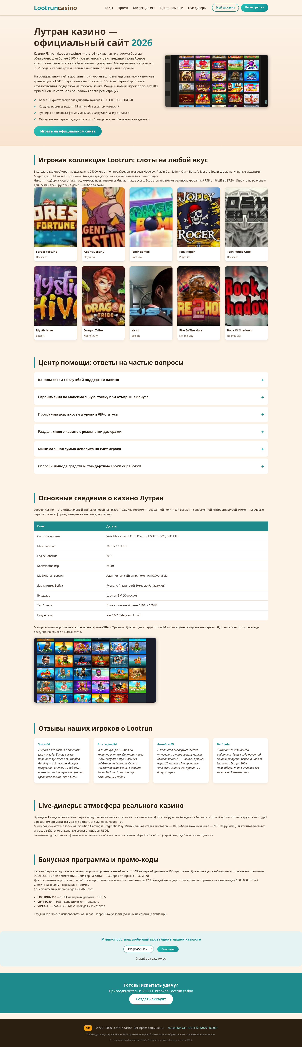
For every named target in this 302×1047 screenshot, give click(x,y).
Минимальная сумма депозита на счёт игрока (79, 448)
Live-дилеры (197, 8)
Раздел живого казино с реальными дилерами (80, 431)
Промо (123, 8)
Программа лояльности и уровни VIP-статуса (78, 414)
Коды (109, 8)
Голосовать (167, 949)
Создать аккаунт (151, 999)
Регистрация (254, 7)
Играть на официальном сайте (67, 131)
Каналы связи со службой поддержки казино (78, 379)
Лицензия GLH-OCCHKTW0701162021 (193, 1028)
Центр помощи (171, 8)
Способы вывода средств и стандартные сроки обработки (89, 466)
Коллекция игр (144, 8)
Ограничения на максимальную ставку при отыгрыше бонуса (93, 397)
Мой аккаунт (225, 7)
